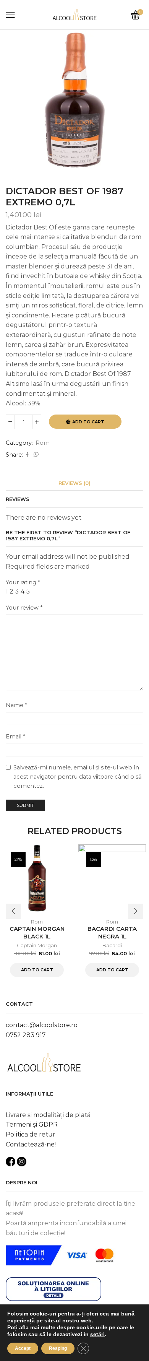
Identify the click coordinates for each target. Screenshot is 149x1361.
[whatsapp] (35, 455)
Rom (43, 442)
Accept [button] (23, 1348)
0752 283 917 (26, 1035)
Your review (24, 607)
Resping (58, 1348)
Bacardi (112, 945)
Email (15, 736)
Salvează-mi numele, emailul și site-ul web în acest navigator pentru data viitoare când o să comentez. (77, 776)
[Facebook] (27, 455)
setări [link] (97, 1334)
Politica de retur (30, 1134)
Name (16, 705)
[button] (13, 911)
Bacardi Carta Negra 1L (112, 932)
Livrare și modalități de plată (48, 1115)
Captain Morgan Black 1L (37, 932)
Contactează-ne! (31, 1144)
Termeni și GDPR (32, 1124)
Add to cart (88, 421)
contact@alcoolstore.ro (42, 1025)
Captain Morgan (37, 945)
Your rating (23, 582)
